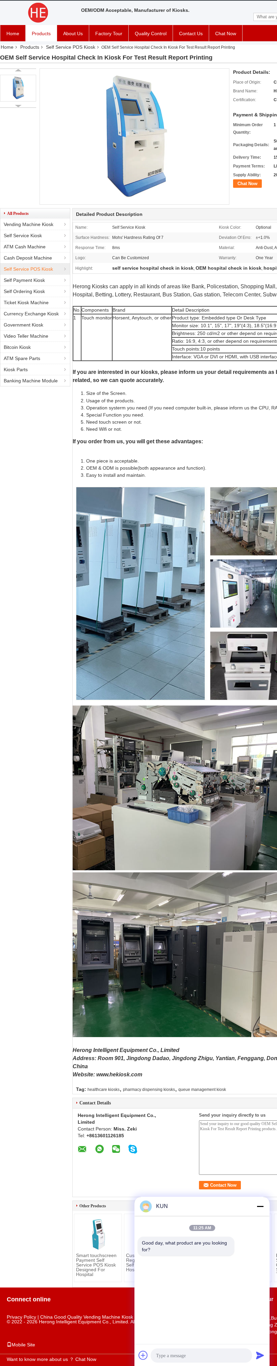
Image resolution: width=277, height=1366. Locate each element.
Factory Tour (108, 33)
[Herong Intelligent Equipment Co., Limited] (37, 12)
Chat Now (225, 33)
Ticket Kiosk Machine (26, 302)
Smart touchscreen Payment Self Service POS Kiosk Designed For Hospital (96, 1265)
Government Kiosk (23, 325)
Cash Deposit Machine (28, 258)
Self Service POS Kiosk (70, 47)
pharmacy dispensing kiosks (149, 1089)
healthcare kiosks (103, 1089)
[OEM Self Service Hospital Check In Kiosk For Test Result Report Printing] (18, 88)
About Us (73, 33)
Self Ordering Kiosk (24, 291)
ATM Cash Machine (25, 246)
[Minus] (260, 1206)
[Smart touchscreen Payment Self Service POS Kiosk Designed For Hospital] (98, 1234)
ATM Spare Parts (22, 358)
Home (12, 33)
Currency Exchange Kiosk (31, 313)
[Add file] (143, 1355)
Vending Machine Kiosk (28, 224)
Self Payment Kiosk (24, 280)
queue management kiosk (202, 1089)
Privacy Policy (21, 1317)
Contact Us (191, 33)
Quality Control (151, 33)
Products (41, 33)
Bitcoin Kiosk (17, 347)
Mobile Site (23, 1344)
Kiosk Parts (16, 369)
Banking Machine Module (31, 380)
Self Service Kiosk (23, 235)
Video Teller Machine (26, 336)
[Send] (260, 1355)
